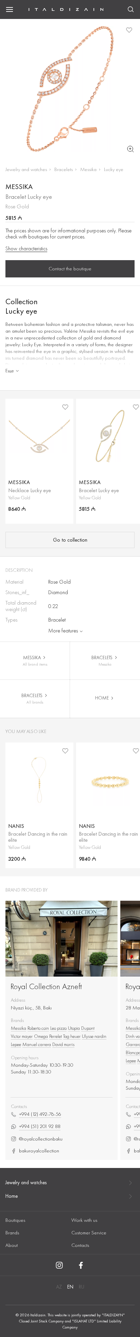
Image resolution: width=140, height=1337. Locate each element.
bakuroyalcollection (39, 1151)
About (11, 1245)
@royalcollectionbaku (41, 1139)
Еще (9, 370)
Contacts (80, 1245)
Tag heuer (72, 1036)
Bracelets (63, 169)
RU (81, 1286)
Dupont (87, 1028)
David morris (63, 1044)
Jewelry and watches (26, 169)
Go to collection (70, 540)
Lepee (16, 1044)
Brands (12, 1232)
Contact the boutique (70, 268)
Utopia (74, 1028)
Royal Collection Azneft (46, 986)
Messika (88, 169)
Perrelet (55, 1036)
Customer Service (88, 1232)
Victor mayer (22, 1036)
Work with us (84, 1220)
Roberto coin (38, 1028)
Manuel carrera (36, 1044)
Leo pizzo (58, 1028)
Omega (41, 1036)
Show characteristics (26, 248)
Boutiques (15, 1220)
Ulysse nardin (94, 1036)
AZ (59, 1286)
